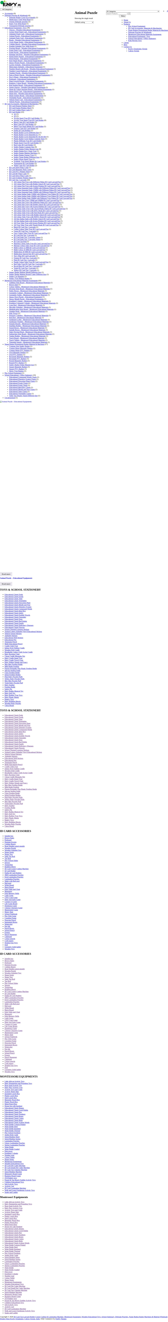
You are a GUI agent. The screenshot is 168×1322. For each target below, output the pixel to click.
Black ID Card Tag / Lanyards (25, 227)
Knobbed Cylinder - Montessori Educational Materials (28, 301)
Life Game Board (11, 904)
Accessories (9, 13)
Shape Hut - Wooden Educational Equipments (25, 94)
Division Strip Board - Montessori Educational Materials (29, 289)
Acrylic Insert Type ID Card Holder (27, 118)
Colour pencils (10, 939)
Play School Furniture (12, 1133)
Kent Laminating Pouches (14, 877)
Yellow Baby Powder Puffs (14, 679)
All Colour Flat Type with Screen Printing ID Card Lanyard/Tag (37, 186)
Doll (6, 945)
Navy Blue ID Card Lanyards (24, 256)
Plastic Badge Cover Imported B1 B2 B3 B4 (30, 137)
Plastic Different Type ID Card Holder (27, 141)
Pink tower (8, 1151)
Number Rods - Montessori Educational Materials (27, 311)
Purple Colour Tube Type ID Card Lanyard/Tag (31, 262)
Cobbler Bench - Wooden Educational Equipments (27, 44)
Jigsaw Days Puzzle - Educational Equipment (25, 297)
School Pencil (10, 930)
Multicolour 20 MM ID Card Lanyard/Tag (29, 252)
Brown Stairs (9, 838)
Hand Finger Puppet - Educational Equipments (26, 57)
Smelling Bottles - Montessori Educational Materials (28, 326)
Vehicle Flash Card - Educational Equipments (25, 100)
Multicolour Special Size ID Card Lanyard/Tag (31, 254)
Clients (126, 43)
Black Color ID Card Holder (24, 122)
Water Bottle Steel (11, 1127)
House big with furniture (13, 1106)
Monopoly (8, 891)
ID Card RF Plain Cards (18, 174)
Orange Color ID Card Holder (25, 128)
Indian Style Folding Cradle (15, 648)
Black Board (9, 887)
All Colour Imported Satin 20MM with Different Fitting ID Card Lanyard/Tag (42, 192)
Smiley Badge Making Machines (25, 153)
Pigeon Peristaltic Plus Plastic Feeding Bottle (21, 669)
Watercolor (8, 924)
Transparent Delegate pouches (20, 26)
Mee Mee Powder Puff (13, 681)
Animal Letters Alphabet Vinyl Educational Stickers (23, 632)
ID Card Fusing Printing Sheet (20, 108)
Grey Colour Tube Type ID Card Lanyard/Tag (30, 233)
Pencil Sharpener (11, 935)
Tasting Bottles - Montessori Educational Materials (27, 336)
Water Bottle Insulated (13, 1129)
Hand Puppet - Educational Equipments (23, 59)
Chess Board (9, 705)
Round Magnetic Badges (18, 361)
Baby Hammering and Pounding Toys (18, 1083)
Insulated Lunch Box (12, 1094)
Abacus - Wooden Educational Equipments (24, 30)
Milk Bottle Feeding (12, 666)
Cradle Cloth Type (11, 646)
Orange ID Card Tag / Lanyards (25, 258)
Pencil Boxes (9, 928)
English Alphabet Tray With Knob (21, 46)
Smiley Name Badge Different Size (26, 157)
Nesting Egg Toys (11, 943)
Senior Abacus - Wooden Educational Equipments (27, 87)
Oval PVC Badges (16, 355)
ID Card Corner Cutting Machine (17, 869)
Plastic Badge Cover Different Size (26, 133)
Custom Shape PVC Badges (19, 350)
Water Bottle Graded (12, 1149)
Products (127, 24)
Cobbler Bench (10, 844)
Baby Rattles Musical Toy (14, 691)
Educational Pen (10, 640)
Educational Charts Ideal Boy (15, 611)
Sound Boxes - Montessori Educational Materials (26, 328)
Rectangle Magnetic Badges (19, 357)
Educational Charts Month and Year (17, 605)
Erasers (7, 932)
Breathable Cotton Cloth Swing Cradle (19, 652)
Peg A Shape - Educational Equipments (23, 77)
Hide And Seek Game (12, 900)
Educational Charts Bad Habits (16, 621)
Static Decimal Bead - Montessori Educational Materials (29, 332)
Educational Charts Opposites (15, 617)
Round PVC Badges (16, 363)
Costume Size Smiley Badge (19, 346)
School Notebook (11, 914)
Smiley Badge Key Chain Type (25, 151)
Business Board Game (13, 1176)
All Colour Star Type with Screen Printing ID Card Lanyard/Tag (37, 207)
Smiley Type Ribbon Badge (19, 278)
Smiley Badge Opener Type (24, 155)
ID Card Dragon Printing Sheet (20, 106)
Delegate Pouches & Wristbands (16, 15)
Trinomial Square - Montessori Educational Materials (28, 342)
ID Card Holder (15, 112)
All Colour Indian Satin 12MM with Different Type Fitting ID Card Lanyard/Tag (43, 194)
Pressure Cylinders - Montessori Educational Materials (28, 315)
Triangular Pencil (11, 642)
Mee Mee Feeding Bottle (14, 664)
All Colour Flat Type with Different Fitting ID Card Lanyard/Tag (37, 182)
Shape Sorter (9, 852)
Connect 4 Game (11, 902)
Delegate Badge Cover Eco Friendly (22, 17)
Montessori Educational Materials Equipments (21, 281)
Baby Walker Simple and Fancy (16, 662)
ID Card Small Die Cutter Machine (17, 1168)
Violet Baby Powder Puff (14, 683)
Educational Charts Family (14, 623)
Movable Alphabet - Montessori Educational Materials (28, 307)
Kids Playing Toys (135, 41)
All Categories (7, 9)
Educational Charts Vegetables (16, 601)
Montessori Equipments (13, 1162)
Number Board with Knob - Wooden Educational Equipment (31, 69)
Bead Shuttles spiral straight (15, 846)
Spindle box (9, 836)
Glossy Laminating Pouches (15, 1143)
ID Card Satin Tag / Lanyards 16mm (27, 239)
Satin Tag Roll (10, 856)
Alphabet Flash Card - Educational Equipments (26, 34)
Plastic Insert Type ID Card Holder (26, 143)
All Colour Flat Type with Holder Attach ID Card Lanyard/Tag (36, 184)
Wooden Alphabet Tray (13, 850)
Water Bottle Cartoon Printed (15, 1125)
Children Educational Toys (14, 1182)
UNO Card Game (11, 898)
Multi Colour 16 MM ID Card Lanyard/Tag (29, 250)
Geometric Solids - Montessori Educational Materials (28, 295)
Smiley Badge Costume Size (24, 147)
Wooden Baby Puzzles (13, 703)
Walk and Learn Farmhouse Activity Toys (20, 1190)
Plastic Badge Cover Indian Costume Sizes (29, 139)
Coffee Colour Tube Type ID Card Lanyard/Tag (31, 229)
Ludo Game (9, 895)
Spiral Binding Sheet (12, 1137)
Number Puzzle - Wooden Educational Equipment (27, 73)
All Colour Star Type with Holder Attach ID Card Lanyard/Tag (36, 205)
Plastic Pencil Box (11, 1102)
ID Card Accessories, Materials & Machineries (21, 104)
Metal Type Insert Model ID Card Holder (28, 126)
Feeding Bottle (10, 687)
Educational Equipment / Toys (15, 28)
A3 (15, 116)
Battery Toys (9, 699)
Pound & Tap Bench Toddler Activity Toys (20, 1180)
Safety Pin (8, 689)
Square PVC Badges (16, 369)
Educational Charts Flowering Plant (17, 603)
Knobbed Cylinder (11, 1153)
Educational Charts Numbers (15, 1114)
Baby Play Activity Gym (13, 1088)
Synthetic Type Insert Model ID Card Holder (30, 161)
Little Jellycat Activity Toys (14, 1081)
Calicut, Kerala (133, 51)
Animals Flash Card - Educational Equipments (26, 38)
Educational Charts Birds (14, 1120)
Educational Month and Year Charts (22, 389)
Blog (125, 45)
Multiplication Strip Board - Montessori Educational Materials (31, 309)
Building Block (10, 867)
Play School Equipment (13, 373)
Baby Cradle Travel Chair (14, 660)
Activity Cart (9, 1186)
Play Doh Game (10, 916)
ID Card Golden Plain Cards (19, 110)
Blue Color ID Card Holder (24, 124)
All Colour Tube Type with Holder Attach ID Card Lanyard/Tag (37, 215)
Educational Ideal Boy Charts (19, 387)
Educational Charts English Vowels (17, 615)
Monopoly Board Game (13, 1174)
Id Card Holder (10, 871)
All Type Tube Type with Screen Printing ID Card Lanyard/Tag (37, 223)
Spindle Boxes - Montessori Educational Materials (27, 330)
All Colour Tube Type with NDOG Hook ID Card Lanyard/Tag (37, 217)
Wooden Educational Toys (14, 1164)
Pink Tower (13, 313)
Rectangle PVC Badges (17, 359)
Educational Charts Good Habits (16, 1110)
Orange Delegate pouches (18, 22)
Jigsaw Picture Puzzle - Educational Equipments (26, 63)
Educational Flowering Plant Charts (22, 381)
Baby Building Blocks (13, 701)
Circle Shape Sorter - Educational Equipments (25, 42)
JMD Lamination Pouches (14, 875)
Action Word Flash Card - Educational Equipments (27, 32)
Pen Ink (7, 926)
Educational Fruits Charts (18, 385)
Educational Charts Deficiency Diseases (19, 625)
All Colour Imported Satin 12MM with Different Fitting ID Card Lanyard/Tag (42, 188)
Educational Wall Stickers (14, 638)
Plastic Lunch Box (11, 1096)
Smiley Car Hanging (16, 276)
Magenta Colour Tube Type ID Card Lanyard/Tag (32, 244)
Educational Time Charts (18, 392)
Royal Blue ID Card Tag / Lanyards (27, 266)
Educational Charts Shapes (14, 1108)
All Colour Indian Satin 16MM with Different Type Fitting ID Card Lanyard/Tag (43, 196)
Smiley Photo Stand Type (23, 159)
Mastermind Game (11, 910)
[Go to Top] (0, 1321)
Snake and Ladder (11, 1192)
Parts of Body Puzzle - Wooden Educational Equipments (29, 75)
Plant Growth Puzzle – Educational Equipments (26, 81)
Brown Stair (13, 285)
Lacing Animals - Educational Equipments (24, 65)
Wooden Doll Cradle (12, 650)
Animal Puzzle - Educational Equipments (24, 36)
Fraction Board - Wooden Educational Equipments (27, 48)
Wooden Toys (10, 949)
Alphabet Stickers (11, 636)
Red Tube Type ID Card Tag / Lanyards (28, 264)
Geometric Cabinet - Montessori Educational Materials (28, 293)
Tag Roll (8, 858)
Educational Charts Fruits (14, 595)
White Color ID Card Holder (24, 165)
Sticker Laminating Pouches (15, 1145)
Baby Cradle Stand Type (13, 658)
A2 (15, 114)
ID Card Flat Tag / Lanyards (24, 235)
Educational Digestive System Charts (22, 379)
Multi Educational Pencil (13, 644)
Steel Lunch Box (11, 1098)
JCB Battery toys (11, 1178)
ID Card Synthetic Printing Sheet (21, 178)
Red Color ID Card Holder (23, 145)
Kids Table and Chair (12, 889)
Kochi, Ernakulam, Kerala (137, 49)
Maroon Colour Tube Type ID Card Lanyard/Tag (31, 246)
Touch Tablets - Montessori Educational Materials (27, 340)
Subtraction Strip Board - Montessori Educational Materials (30, 334)
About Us (127, 22)
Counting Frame (10, 918)
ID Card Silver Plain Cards (19, 176)
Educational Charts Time (13, 599)
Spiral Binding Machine (13, 1172)
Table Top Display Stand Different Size (23, 396)
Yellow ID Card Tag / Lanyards (25, 270)
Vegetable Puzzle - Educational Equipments (25, 98)
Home (126, 20)
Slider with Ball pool (12, 881)
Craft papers (9, 941)
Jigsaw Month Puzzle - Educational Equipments (26, 299)
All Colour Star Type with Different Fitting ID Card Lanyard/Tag (37, 202)
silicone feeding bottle (12, 671)
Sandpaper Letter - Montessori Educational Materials (28, 320)
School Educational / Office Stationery (18, 375)
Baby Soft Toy (10, 693)
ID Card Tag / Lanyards (17, 180)
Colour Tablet (10, 1157)
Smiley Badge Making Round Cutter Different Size (27, 274)
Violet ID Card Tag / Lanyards (25, 268)
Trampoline (9, 865)
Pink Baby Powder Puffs (14, 677)
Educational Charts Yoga (13, 619)
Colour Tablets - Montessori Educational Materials (27, 287)
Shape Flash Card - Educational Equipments (25, 91)
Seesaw (7, 863)
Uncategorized (10, 398)
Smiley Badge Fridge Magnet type (26, 149)
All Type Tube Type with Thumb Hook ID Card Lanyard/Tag (36, 225)
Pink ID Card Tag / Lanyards (24, 260)
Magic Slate (9, 912)
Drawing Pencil (10, 920)
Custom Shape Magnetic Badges (21, 348)
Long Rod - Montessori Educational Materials (25, 305)
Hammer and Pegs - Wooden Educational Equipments (28, 54)
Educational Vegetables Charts (20, 394)
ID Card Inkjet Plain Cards (18, 168)
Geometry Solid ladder (13, 947)
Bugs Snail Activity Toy (13, 1085)
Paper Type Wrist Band (17, 24)
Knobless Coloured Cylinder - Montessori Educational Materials (32, 303)
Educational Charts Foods (14, 597)
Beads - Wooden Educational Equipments (24, 40)
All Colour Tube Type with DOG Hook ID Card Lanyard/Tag (36, 211)
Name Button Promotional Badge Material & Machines (24, 344)
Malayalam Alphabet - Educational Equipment (26, 67)
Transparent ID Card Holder (24, 163)
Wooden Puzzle (10, 848)
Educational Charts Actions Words (17, 1122)
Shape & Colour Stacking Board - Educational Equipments (30, 89)
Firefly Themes (60, 1319)
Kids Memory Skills (12, 893)
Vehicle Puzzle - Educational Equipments (24, 102)
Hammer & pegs (10, 842)
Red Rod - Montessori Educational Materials (25, 318)
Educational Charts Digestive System (18, 607)
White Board (9, 885)
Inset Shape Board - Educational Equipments (25, 61)
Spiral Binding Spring (12, 1139)
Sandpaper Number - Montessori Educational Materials (29, 322)
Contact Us (128, 47)
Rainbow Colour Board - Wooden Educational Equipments (30, 83)
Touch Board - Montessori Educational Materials (26, 338)
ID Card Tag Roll (20, 242)
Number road (9, 1155)
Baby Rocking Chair (12, 654)
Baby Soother (10, 685)
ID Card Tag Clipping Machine (16, 1170)
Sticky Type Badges (16, 371)
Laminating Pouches (12, 879)
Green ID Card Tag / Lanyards (25, 231)
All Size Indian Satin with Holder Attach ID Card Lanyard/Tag (36, 219)
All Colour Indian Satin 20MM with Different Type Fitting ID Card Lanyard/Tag (43, 198)
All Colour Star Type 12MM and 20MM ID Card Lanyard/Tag (36, 200)
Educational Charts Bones (14, 1116)
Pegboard (8, 840)
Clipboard (8, 937)
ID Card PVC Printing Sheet (19, 172)
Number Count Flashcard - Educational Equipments (28, 71)
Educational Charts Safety (14, 613)
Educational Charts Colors (14, 1118)
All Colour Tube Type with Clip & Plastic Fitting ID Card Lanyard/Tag (39, 209)
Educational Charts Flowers (15, 627)
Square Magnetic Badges (18, 367)
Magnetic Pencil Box (12, 1100)
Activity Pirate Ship (12, 1092)
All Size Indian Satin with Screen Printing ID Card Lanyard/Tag (37, 221)
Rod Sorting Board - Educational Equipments (25, 85)
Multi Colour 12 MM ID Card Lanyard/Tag (29, 248)
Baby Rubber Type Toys (13, 695)
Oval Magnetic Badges (17, 352)
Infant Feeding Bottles (13, 675)
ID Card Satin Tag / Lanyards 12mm (27, 237)
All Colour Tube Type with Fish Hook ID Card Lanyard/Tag (36, 213)
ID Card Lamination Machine (15, 1188)
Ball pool (8, 883)
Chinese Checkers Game (13, 908)
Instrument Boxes (11, 922)
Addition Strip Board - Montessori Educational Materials (29, 283)
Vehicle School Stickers (13, 634)
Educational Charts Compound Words (18, 609)
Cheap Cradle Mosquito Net (15, 656)
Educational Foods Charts (18, 383)
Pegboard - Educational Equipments (22, 79)
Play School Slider (11, 861)
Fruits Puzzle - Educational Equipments (23, 52)
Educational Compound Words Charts (23, 377)
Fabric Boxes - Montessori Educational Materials (26, 291)
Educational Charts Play (13, 1112)
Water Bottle (9, 1147)
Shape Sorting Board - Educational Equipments (26, 96)
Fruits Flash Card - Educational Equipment (24, 50)
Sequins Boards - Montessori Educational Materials (27, 324)
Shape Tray (9, 854)
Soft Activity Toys (11, 1184)
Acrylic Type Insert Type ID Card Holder (29, 120)
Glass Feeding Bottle (12, 673)
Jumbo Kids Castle (11, 1135)
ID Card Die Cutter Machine (15, 1166)
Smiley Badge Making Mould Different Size (25, 272)
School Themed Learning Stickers (17, 629)
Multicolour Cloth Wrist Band (20, 20)
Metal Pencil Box (11, 1104)
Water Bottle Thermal (12, 1131)
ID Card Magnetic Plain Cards (20, 170)
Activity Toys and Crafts (13, 1090)
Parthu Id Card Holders (22, 131)
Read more (6, 574)
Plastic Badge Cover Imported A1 (26, 135)
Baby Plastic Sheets (12, 697)
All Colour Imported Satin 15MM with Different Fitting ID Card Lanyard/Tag (42, 190)
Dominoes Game (11, 906)
